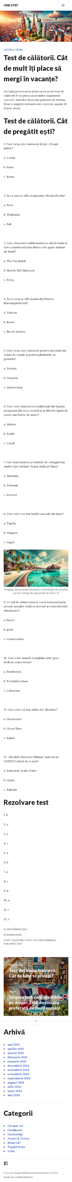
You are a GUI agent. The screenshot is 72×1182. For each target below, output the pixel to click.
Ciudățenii (15, 1130)
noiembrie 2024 (18, 1070)
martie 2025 (16, 1053)
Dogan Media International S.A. (32, 1172)
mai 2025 (14, 1044)
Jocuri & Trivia (13, 49)
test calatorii (14, 940)
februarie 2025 (17, 1057)
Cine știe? (11, 5)
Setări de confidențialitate (18, 1177)
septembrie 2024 (19, 1078)
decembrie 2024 (18, 1065)
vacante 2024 (13, 943)
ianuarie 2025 (17, 1061)
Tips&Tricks (16, 1147)
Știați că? (14, 1142)
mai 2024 (14, 1095)
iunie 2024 (15, 1091)
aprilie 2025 (16, 1048)
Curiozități (15, 1134)
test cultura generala (41, 940)
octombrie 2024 (18, 1074)
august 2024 (16, 1082)
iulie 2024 (14, 1086)
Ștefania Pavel (13, 934)
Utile (11, 1151)
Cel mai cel (15, 1126)
